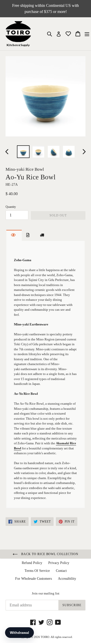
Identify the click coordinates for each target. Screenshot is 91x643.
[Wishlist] (69, 33)
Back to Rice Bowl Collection (49, 554)
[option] (23, 151)
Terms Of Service (37, 571)
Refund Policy (32, 563)
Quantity (11, 207)
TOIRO (45, 636)
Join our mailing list (45, 593)
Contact (61, 571)
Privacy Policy (58, 563)
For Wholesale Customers (33, 579)
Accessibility (67, 579)
